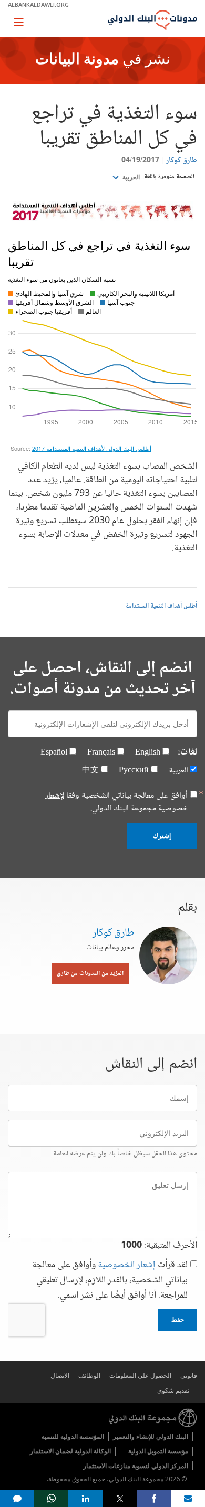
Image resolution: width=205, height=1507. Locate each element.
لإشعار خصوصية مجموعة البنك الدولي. (116, 802)
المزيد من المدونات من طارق (90, 973)
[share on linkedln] (85, 1498)
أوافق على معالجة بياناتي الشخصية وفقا (116, 802)
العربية (130, 177)
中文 (90, 770)
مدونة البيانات (77, 60)
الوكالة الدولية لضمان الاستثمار (70, 1451)
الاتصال (59, 1375)
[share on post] (119, 1498)
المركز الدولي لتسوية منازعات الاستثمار (135, 1465)
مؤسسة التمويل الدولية (158, 1451)
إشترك (162, 836)
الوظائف (89, 1375)
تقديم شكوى (173, 1390)
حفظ (177, 1319)
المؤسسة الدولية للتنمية (73, 1436)
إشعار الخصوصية (127, 1265)
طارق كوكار (181, 160)
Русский (134, 770)
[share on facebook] (154, 1498)
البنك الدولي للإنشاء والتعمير (150, 1436)
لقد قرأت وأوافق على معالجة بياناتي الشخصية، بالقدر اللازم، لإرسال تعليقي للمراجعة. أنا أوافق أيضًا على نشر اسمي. (110, 1280)
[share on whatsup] (51, 1498)
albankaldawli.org (38, 4)
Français (101, 753)
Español (53, 753)
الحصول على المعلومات (140, 1375)
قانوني (188, 1375)
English (147, 753)
